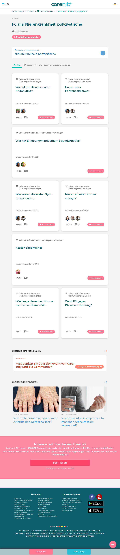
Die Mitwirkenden (20, 508)
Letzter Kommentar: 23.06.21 (27, 157)
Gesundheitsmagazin (69, 498)
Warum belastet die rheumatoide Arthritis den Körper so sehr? (35, 420)
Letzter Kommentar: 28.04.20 (77, 210)
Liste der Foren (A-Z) (69, 506)
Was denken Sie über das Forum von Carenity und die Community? (45, 365)
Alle (18, 65)
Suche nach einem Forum (71, 500)
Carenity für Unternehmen (47, 516)
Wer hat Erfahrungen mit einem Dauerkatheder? (48, 140)
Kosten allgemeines (29, 247)
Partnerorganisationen (22, 506)
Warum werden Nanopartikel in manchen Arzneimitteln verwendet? (82, 422)
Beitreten (60, 462)
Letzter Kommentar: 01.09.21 (77, 103)
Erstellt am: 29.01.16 (24, 317)
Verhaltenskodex (44, 504)
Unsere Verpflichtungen (22, 518)
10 (28, 331)
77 (20, 331)
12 (78, 224)
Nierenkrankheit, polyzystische (35, 54)
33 (20, 224)
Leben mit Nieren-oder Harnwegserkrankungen (49, 65)
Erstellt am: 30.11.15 (73, 317)
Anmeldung (79, 552)
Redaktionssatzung (45, 502)
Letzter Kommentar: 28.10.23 (27, 103)
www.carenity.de (38, 531)
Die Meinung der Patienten (23, 11)
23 (70, 117)
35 (70, 331)
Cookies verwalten (44, 512)
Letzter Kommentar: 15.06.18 (27, 264)
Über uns (17, 498)
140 (70, 224)
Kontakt (41, 514)
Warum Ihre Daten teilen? (23, 500)
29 (20, 171)
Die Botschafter (19, 504)
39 (20, 278)
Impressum (42, 506)
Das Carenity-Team (20, 502)
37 (20, 117)
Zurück (16, 18)
